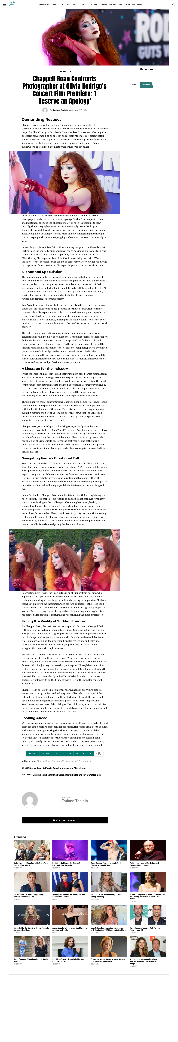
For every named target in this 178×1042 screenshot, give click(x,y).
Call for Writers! (134, 5)
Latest (133, 85)
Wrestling (71, 5)
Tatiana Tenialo (60, 110)
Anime (82, 5)
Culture (93, 5)
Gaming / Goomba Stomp (111, 5)
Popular (146, 85)
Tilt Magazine (42, 5)
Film (55, 5)
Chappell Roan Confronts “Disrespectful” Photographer (64, 761)
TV (62, 5)
